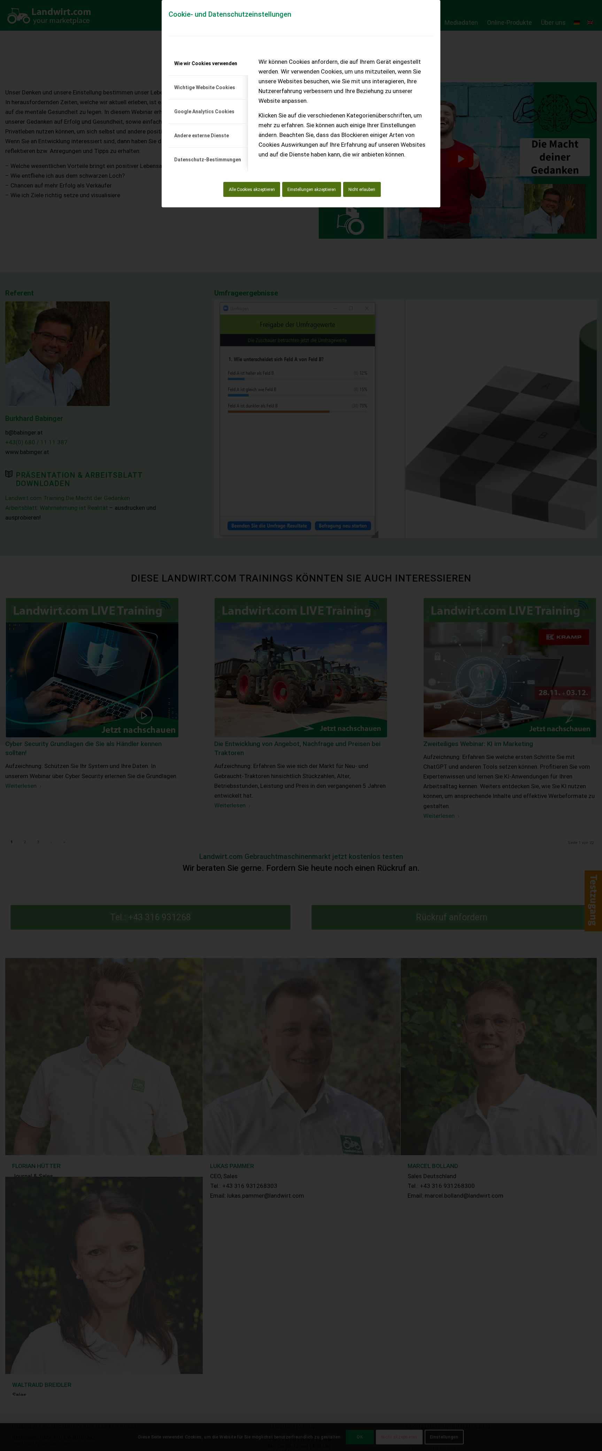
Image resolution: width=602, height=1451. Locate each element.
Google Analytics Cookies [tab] (204, 111)
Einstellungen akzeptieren (311, 189)
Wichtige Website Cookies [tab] (204, 87)
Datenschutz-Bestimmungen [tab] (207, 159)
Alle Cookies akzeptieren (252, 189)
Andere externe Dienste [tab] (201, 135)
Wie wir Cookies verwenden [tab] (205, 63)
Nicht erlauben (361, 189)
